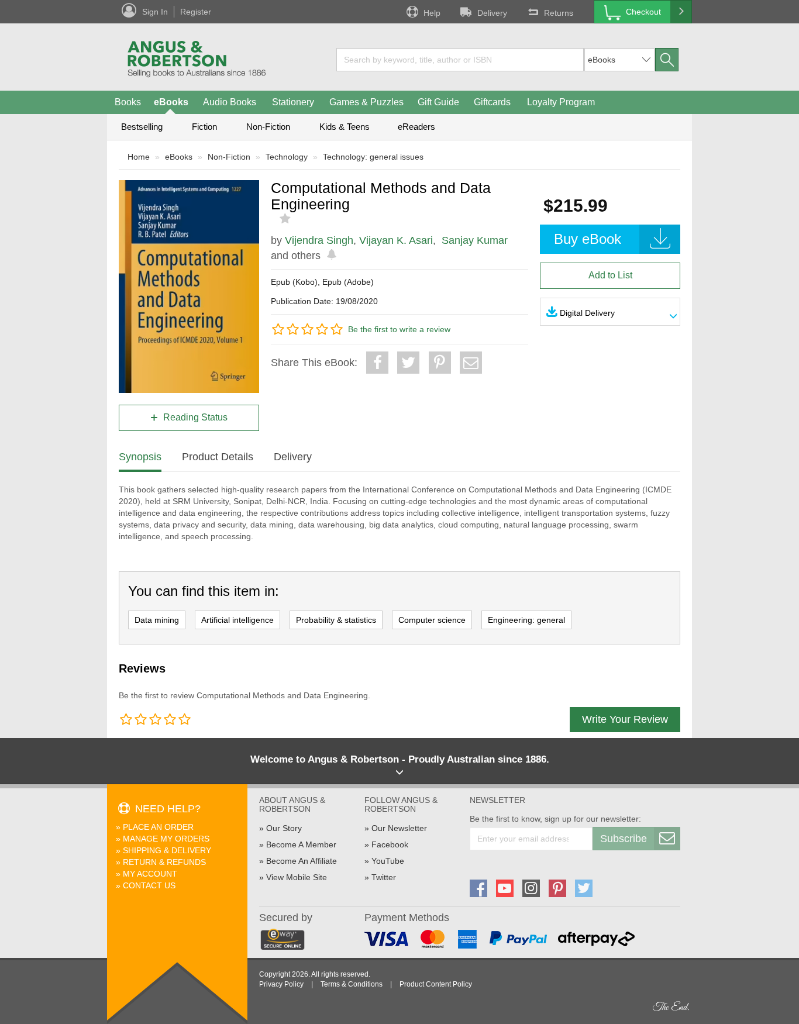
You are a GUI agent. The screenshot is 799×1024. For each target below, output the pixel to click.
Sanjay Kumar (475, 240)
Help (431, 13)
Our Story (284, 828)
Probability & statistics (336, 620)
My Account (150, 873)
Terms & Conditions (352, 984)
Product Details (217, 457)
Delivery (492, 13)
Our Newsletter (399, 828)
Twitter (383, 877)
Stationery (293, 102)
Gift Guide (438, 102)
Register (195, 11)
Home (139, 156)
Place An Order (158, 827)
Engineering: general (526, 620)
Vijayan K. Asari (396, 240)
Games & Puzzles (366, 102)
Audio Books (229, 102)
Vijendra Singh (319, 240)
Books (128, 102)
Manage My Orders (166, 838)
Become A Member (301, 844)
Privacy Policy (281, 984)
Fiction (204, 127)
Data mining (157, 620)
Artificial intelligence (237, 620)
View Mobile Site (296, 877)
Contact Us (149, 885)
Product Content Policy (435, 984)
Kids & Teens (344, 127)
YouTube (387, 861)
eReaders (416, 127)
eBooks (171, 102)
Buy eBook (587, 239)
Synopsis (140, 457)
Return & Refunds (164, 862)
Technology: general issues (373, 156)
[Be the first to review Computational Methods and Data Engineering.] (286, 218)
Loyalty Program (561, 102)
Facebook (389, 844)
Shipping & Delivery (167, 850)
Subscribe (623, 838)
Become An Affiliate (301, 861)
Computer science (432, 620)
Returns (558, 13)
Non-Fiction (268, 127)
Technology (287, 156)
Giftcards (492, 102)
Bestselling (142, 127)
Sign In (155, 11)
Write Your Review (625, 719)
